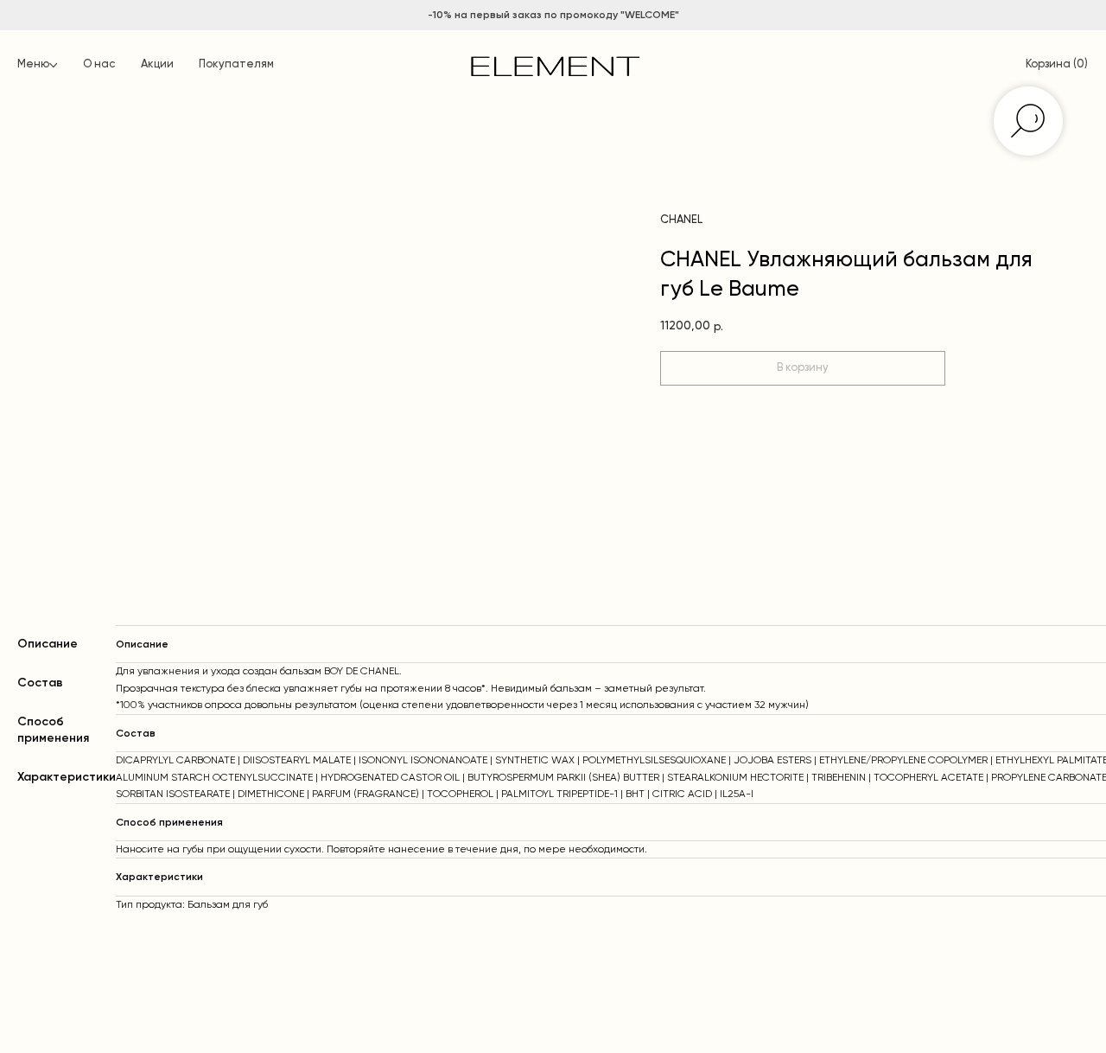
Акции (157, 64)
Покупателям (236, 64)
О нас (99, 64)
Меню (33, 64)
